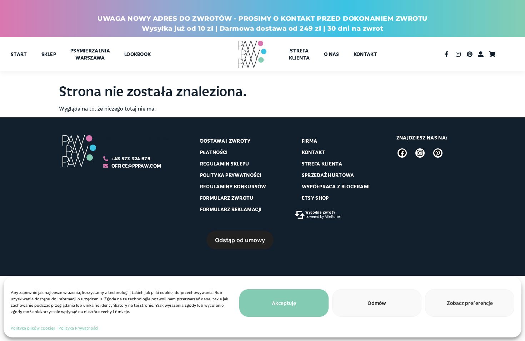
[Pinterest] (438, 153)
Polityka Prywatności (78, 328)
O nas (331, 54)
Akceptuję (284, 303)
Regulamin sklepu (224, 163)
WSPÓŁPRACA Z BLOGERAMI (336, 186)
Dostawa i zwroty (225, 140)
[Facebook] (402, 153)
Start (19, 54)
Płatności (214, 152)
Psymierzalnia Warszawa (90, 54)
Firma (310, 140)
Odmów (377, 303)
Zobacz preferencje (470, 303)
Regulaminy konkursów (233, 186)
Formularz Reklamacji (231, 209)
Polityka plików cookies (33, 328)
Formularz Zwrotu (227, 197)
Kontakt (365, 54)
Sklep (48, 54)
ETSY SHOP (315, 197)
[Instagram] (420, 153)
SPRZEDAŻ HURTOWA (328, 175)
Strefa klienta (299, 54)
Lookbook (137, 54)
